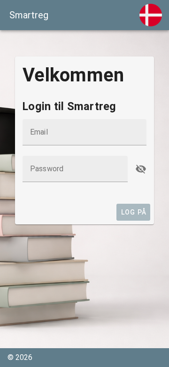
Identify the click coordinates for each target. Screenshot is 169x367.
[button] (140, 169)
